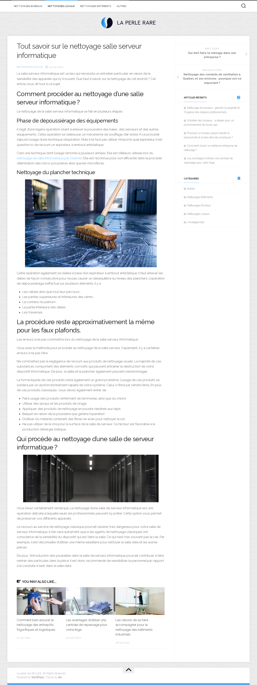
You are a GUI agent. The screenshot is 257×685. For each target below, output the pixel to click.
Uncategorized (195, 222)
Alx (60, 677)
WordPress (37, 677)
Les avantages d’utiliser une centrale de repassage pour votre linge (86, 624)
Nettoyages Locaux (61, 6)
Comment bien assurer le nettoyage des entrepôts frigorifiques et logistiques (36, 624)
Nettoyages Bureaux (28, 6)
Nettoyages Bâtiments (95, 6)
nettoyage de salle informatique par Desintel (49, 158)
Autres (121, 6)
